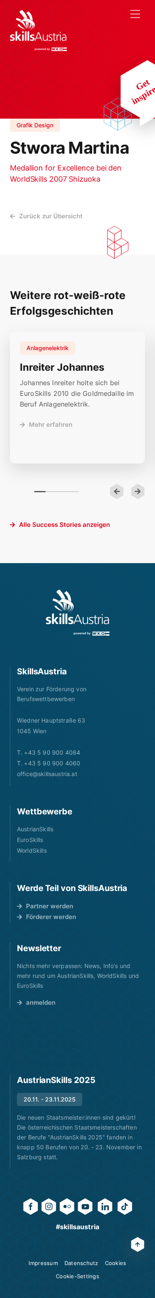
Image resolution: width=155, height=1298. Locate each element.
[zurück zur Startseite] (38, 30)
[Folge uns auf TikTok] (125, 1206)
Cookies (115, 1263)
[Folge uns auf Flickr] (67, 1206)
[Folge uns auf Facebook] (30, 1206)
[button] (117, 491)
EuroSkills (30, 839)
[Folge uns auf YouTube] (85, 1206)
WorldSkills (32, 850)
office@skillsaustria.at (47, 773)
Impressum (43, 1263)
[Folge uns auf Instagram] (49, 1206)
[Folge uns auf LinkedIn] (105, 1206)
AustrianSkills (35, 829)
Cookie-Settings (77, 1276)
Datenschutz (81, 1263)
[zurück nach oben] (137, 1244)
